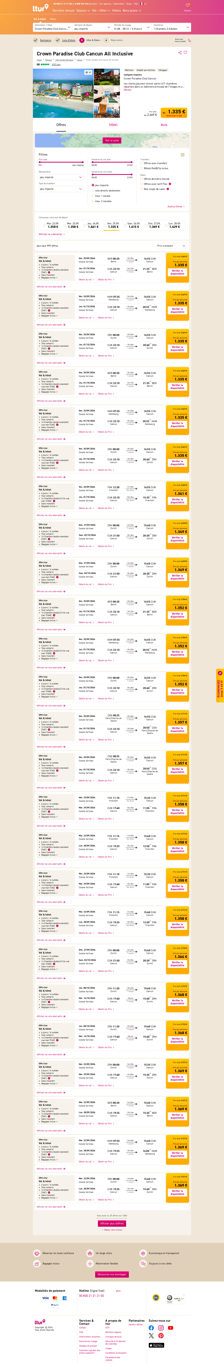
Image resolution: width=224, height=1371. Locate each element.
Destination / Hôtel (43, 25)
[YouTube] (170, 1329)
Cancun (79, 60)
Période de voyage (122, 25)
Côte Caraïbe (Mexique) (64, 60)
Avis (164, 125)
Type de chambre (47, 183)
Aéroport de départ (83, 25)
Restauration (45, 172)
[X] (151, 1337)
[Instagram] (161, 1329)
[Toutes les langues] (143, 4)
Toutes (39, 60)
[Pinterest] (161, 1337)
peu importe (101, 185)
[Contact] (189, 40)
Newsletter (119, 3)
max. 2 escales (103, 201)
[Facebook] (151, 1329)
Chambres (158, 25)
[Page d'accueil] (40, 8)
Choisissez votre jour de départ (53, 217)
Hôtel (53, 19)
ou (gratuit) (75, 3)
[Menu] (183, 1295)
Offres (61, 125)
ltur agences (105, 3)
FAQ (136, 3)
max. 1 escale (102, 196)
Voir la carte (112, 140)
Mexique (48, 60)
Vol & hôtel (40, 19)
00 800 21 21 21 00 (91, 1296)
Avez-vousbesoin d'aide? (180, 40)
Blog (129, 3)
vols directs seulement (107, 190)
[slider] (40, 162)
